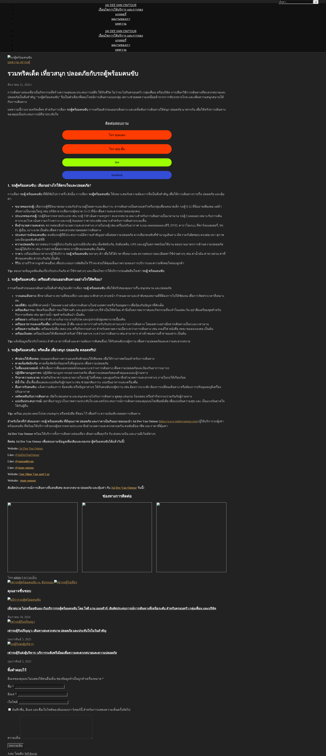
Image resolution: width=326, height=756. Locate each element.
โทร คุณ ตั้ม (117, 149)
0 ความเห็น (29, 577)
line (117, 162)
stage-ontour (28, 480)
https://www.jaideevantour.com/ (179, 421)
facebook (116, 175)
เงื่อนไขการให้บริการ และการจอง (121, 9)
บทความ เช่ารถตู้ (19, 62)
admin (17, 577)
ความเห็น (14, 737)
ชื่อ (11, 686)
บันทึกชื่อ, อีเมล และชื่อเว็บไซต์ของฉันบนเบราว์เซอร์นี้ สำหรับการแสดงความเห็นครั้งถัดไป (71, 709)
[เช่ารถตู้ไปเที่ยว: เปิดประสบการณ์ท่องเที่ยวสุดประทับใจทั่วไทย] (65, 582)
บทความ (121, 24)
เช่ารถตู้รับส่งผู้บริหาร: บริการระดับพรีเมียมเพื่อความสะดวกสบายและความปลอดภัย (62, 652)
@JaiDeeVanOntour (27, 455)
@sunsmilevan (24, 461)
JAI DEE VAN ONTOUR (120, 5)
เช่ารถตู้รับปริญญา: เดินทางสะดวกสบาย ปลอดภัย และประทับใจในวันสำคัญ (57, 630)
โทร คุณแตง (117, 135)
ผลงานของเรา (120, 19)
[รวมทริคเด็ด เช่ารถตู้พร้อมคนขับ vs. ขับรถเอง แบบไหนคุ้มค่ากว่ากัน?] (31, 582)
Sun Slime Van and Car (34, 474)
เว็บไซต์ (13, 702)
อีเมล (12, 694)
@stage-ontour (24, 467)
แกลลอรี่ (120, 14)
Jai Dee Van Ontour (31, 448)
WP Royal (31, 753)
